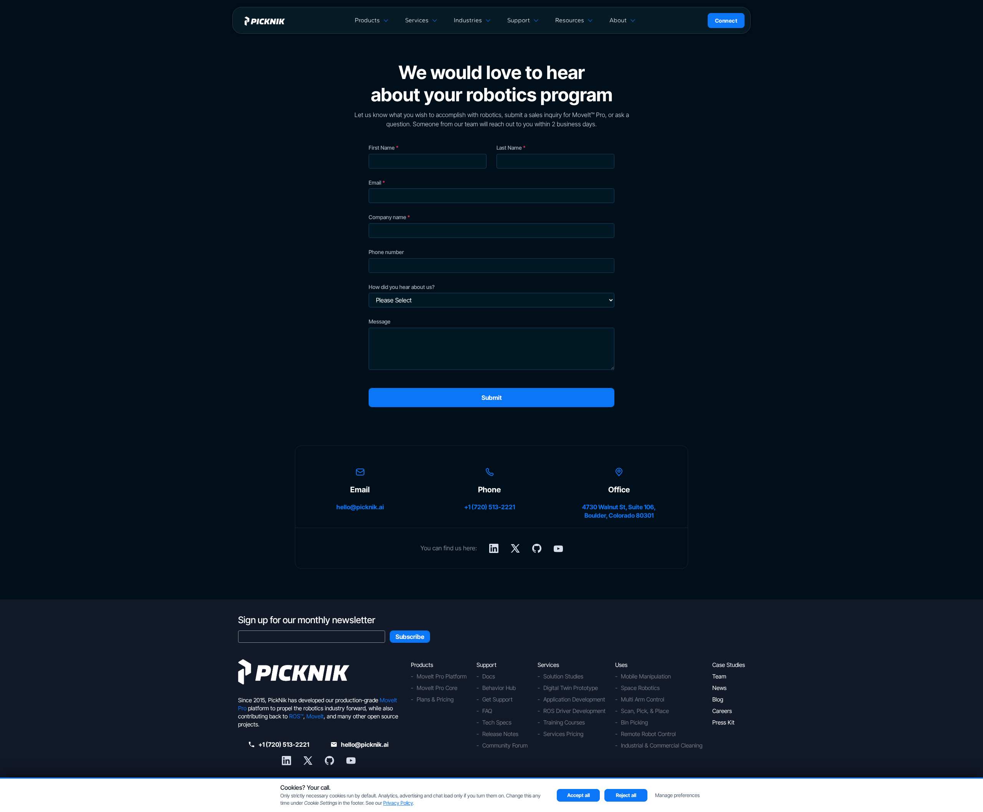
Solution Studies (563, 676)
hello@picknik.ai (360, 507)
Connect (726, 20)
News (719, 688)
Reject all (626, 795)
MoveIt (315, 716)
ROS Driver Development (574, 711)
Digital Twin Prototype (570, 688)
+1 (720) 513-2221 (489, 507)
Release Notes (500, 734)
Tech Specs (496, 722)
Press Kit (723, 722)
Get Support (497, 699)
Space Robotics (640, 688)
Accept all (578, 795)
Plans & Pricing (435, 699)
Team (719, 676)
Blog (717, 699)
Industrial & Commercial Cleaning (661, 745)
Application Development (574, 699)
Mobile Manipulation (646, 676)
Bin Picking (634, 722)
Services (417, 20)
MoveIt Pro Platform (442, 676)
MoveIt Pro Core (437, 688)
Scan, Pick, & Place (645, 711)
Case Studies (728, 664)
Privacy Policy (398, 803)
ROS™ (296, 716)
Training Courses (564, 722)
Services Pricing (563, 734)
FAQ (487, 711)
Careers (722, 711)
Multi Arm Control (642, 699)
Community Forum (505, 745)
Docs (488, 676)
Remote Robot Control (648, 734)
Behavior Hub (499, 688)
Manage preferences (677, 795)
